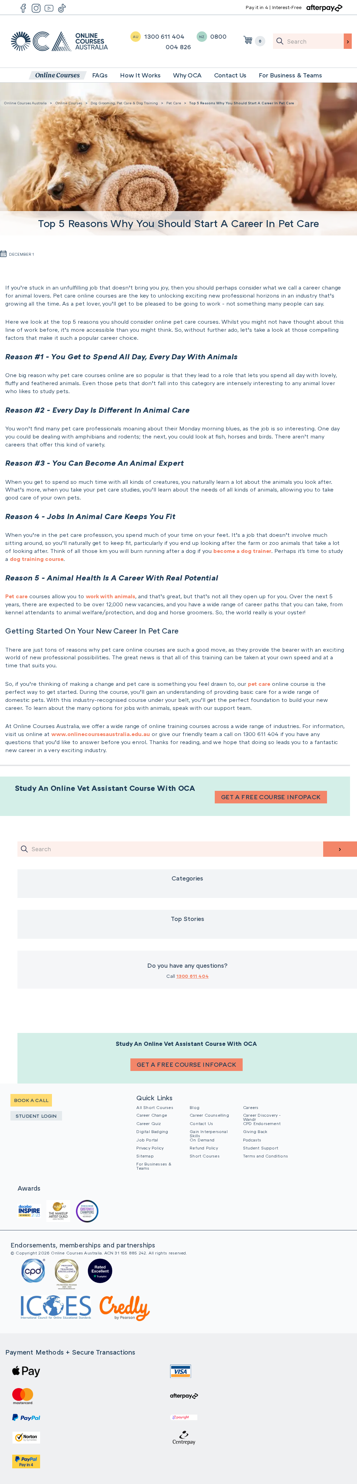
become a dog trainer (242, 550)
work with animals (110, 596)
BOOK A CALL (31, 1100)
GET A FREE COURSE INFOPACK (271, 797)
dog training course (36, 558)
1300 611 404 (192, 976)
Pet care (16, 596)
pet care (259, 683)
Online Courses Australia (59, 41)
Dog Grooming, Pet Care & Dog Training (124, 103)
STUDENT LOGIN (36, 1116)
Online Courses (68, 103)
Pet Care (173, 103)
